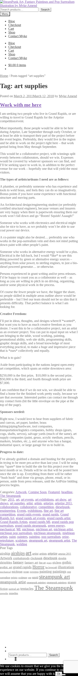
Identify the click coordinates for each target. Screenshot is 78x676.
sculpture (21, 540)
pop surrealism (51, 536)
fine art (48, 510)
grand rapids (50, 514)
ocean (26, 572)
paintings (59, 571)
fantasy (18, 562)
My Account (16, 647)
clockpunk (36, 558)
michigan (28, 529)
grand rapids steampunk (30, 525)
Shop (11, 32)
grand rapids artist (58, 518)
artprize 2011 (63, 503)
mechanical (7, 529)
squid (35, 577)
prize (65, 536)
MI (18, 529)
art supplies (17, 503)
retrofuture (7, 540)
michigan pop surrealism (16, 533)
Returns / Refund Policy (24, 607)
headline (66, 492)
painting (34, 536)
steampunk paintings (57, 582)
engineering (7, 510)
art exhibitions (44, 499)
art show (60, 499)
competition (46, 507)
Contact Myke (17, 36)
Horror (38, 567)
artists (38, 503)
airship (5, 553)
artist (29, 503)
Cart (11, 28)
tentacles (26, 589)
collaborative (28, 507)
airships (18, 553)
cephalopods (21, 558)
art (17, 499)
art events (27, 499)
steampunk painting (36, 582)
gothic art (6, 567)
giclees (56, 562)
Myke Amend (68, 96)
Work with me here (20, 105)
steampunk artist (59, 540)
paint (12, 536)
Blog (11, 21)
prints (14, 577)
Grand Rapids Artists (13, 522)
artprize (48, 503)
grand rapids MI (39, 522)
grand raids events (29, 514)
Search (45, 9)
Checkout (14, 25)
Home (4, 76)
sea (29, 577)
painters (22, 536)
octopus (34, 571)
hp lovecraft (51, 567)
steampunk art (38, 540)
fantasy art (31, 562)
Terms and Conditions (22, 603)
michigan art (44, 529)
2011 (11, 499)
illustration (66, 567)
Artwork (21, 492)
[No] (64, 674)
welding (21, 544)
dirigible (62, 558)
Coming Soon (37, 492)
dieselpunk (63, 507)
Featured (54, 492)
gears (49, 563)
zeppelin (4, 593)
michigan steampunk (47, 533)
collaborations (9, 507)
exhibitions (35, 510)
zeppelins (13, 593)
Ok (59, 673)
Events (21, 510)
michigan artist (63, 529)
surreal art (14, 588)
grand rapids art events (30, 518)
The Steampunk (10, 496)
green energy (56, 525)
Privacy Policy (17, 600)
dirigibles (6, 562)
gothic (67, 562)
